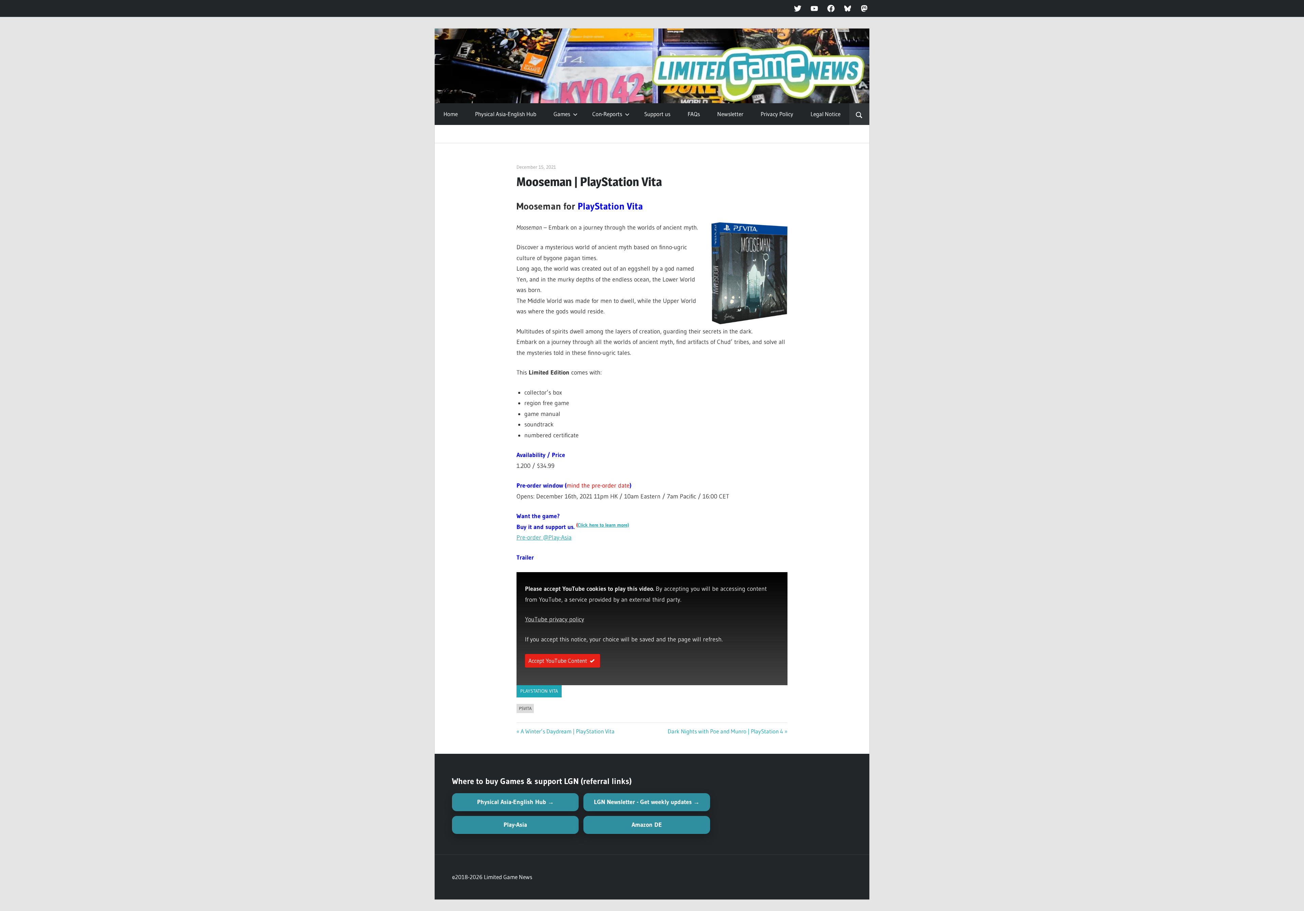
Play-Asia (515, 824)
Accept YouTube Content (557, 660)
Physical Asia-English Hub (505, 113)
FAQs (694, 113)
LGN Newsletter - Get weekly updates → (647, 802)
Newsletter (730, 113)
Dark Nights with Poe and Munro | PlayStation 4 (725, 731)
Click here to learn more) (603, 525)
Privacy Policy (777, 113)
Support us (657, 113)
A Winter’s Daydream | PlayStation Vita (568, 731)
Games (562, 113)
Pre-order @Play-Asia (544, 537)
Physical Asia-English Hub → (515, 802)
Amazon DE (647, 824)
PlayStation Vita (539, 691)
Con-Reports (607, 113)
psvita (525, 708)
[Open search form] (859, 114)
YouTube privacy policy (554, 619)
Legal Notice (825, 113)
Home (450, 113)
